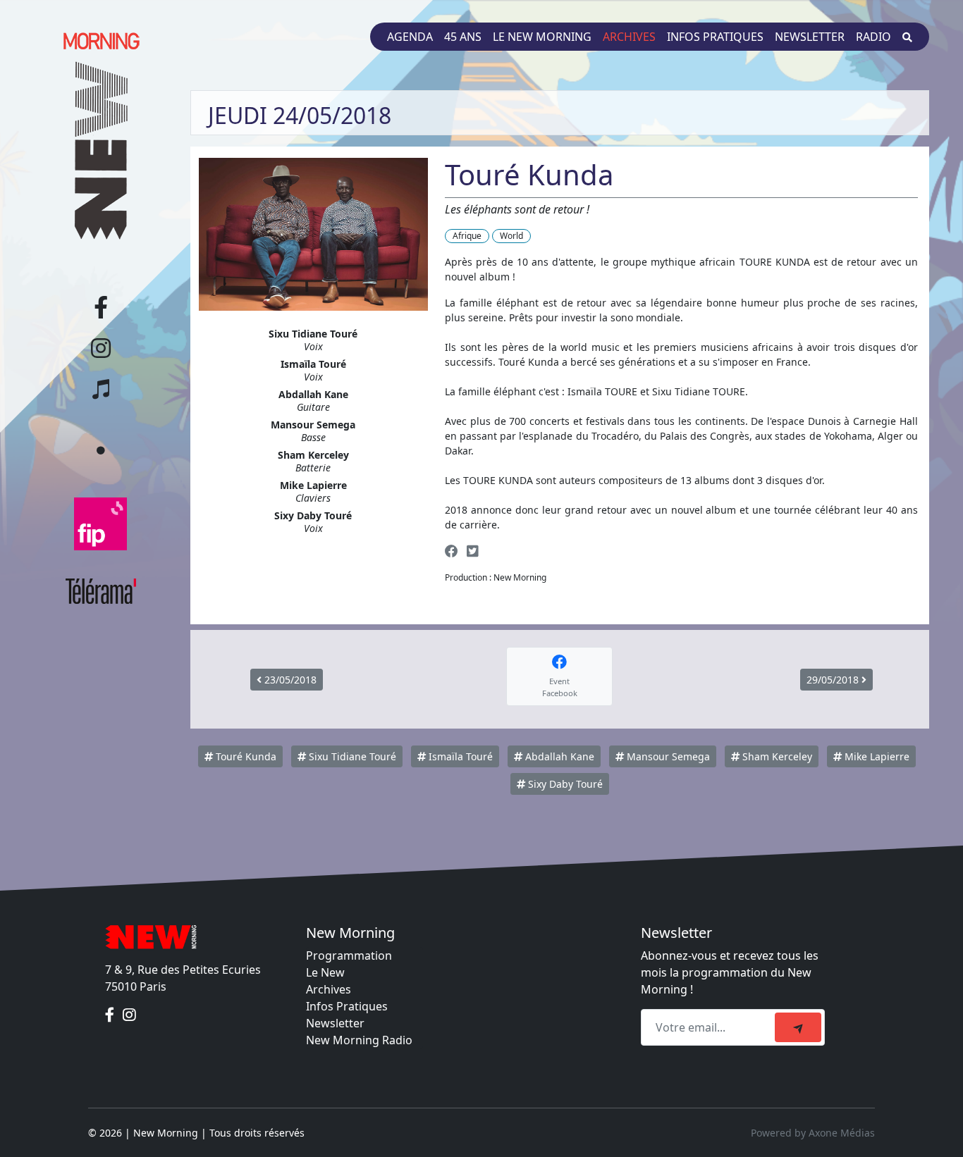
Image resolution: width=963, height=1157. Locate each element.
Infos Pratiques (347, 1006)
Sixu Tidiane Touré (351, 756)
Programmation (349, 955)
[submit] (798, 1027)
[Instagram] (129, 1014)
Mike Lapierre (875, 756)
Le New (325, 972)
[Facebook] (451, 550)
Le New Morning (542, 36)
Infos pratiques (715, 36)
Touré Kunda (244, 756)
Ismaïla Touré (459, 756)
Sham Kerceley (776, 756)
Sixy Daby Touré (564, 784)
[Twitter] (472, 550)
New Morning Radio (359, 1040)
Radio (873, 36)
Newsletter (810, 36)
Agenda (410, 36)
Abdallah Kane (558, 756)
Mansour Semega (667, 756)
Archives (629, 36)
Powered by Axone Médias (813, 1132)
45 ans (463, 36)
